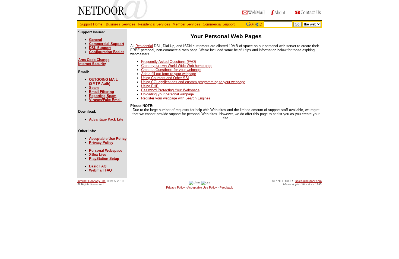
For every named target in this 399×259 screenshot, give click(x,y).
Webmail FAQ (100, 170)
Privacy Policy (101, 143)
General (95, 40)
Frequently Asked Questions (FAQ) (168, 62)
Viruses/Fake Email (105, 100)
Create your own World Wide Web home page (176, 66)
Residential (144, 46)
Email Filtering (101, 92)
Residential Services (154, 24)
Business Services (120, 24)
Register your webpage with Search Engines (175, 98)
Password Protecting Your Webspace (170, 90)
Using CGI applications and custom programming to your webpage (193, 82)
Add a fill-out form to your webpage (168, 74)
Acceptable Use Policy (107, 139)
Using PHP (150, 86)
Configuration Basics (106, 52)
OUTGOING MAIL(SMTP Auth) (103, 81)
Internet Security (92, 64)
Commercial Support (219, 24)
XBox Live (97, 155)
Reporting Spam (102, 96)
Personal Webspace (105, 150)
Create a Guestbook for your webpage (171, 70)
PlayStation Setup (104, 159)
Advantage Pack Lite (106, 119)
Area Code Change (93, 60)
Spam (94, 88)
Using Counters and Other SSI (165, 78)
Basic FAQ (97, 166)
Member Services (186, 24)
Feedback (226, 187)
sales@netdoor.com (308, 181)
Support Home (91, 24)
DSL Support (100, 48)
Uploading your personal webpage (167, 94)
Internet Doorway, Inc (91, 181)
